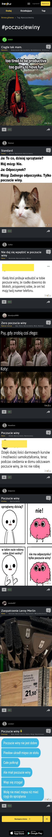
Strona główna (7, 17)
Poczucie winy (10, 433)
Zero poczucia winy (13, 323)
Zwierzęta (4, 734)
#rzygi (32, 734)
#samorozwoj (28, 436)
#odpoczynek (15, 50)
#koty (35, 326)
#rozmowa (12, 258)
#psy (16, 326)
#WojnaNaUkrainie (40, 613)
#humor (11, 153)
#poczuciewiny (25, 50)
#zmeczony (45, 50)
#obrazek (12, 613)
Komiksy (4, 501)
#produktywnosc (36, 50)
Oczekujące (26, 10)
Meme (3, 258)
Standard (7, 150)
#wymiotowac (39, 734)
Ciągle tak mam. (11, 47)
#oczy (21, 326)
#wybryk (40, 326)
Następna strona (21, 819)
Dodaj (9, 10)
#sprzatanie (18, 153)
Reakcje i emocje (6, 326)
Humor (3, 153)
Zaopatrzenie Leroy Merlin (18, 610)
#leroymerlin (30, 613)
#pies (12, 734)
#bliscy (28, 258)
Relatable (4, 50)
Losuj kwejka (46, 819)
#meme (11, 436)
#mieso (17, 734)
